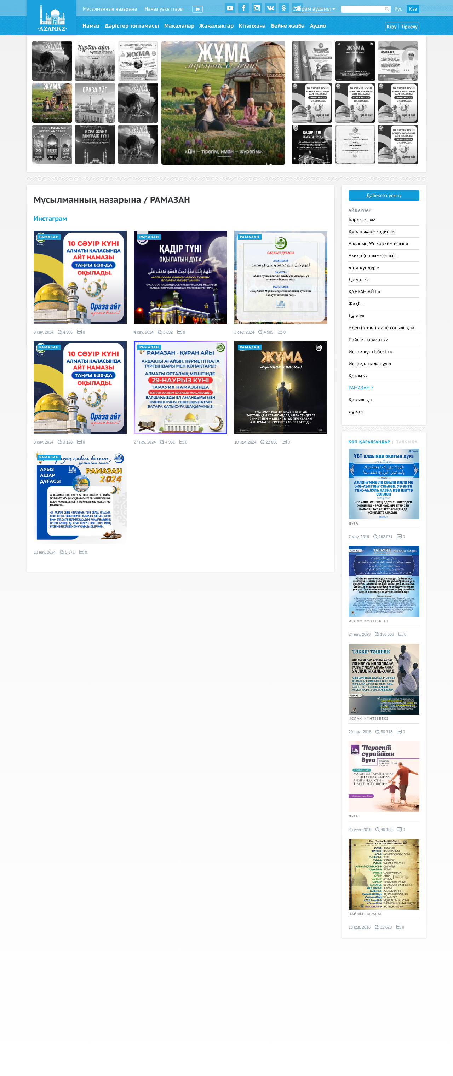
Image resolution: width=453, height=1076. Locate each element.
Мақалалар (179, 26)
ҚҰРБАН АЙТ (364, 292)
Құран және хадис (372, 231)
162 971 (385, 536)
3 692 (167, 332)
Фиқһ (356, 304)
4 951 (169, 442)
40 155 (386, 829)
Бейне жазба (288, 26)
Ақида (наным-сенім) (373, 256)
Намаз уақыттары (164, 9)
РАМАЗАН (49, 237)
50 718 (386, 732)
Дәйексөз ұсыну (384, 195)
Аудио (318, 26)
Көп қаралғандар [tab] (369, 442)
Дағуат (359, 280)
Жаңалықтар (216, 26)
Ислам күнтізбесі (371, 352)
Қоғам (358, 376)
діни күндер (364, 268)
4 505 (268, 332)
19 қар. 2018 (360, 927)
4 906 (67, 332)
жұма (356, 412)
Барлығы (362, 219)
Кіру (392, 27)
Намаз (90, 26)
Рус (398, 9)
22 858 (271, 442)
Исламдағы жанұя (370, 364)
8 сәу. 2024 (43, 332)
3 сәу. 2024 (244, 332)
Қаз (413, 9)
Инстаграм (50, 218)
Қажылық (360, 400)
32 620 (385, 927)
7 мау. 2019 (359, 536)
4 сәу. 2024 (144, 332)
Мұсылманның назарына (110, 9)
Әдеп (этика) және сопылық (381, 328)
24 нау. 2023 (360, 634)
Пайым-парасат (368, 340)
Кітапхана (252, 26)
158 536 (386, 634)
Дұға (356, 316)
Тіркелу (409, 27)
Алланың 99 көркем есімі (378, 244)
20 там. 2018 (360, 732)
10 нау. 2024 (245, 442)
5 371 (69, 552)
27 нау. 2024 (145, 442)
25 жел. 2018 (360, 829)
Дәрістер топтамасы (132, 26)
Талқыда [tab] (407, 442)
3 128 (67, 442)
